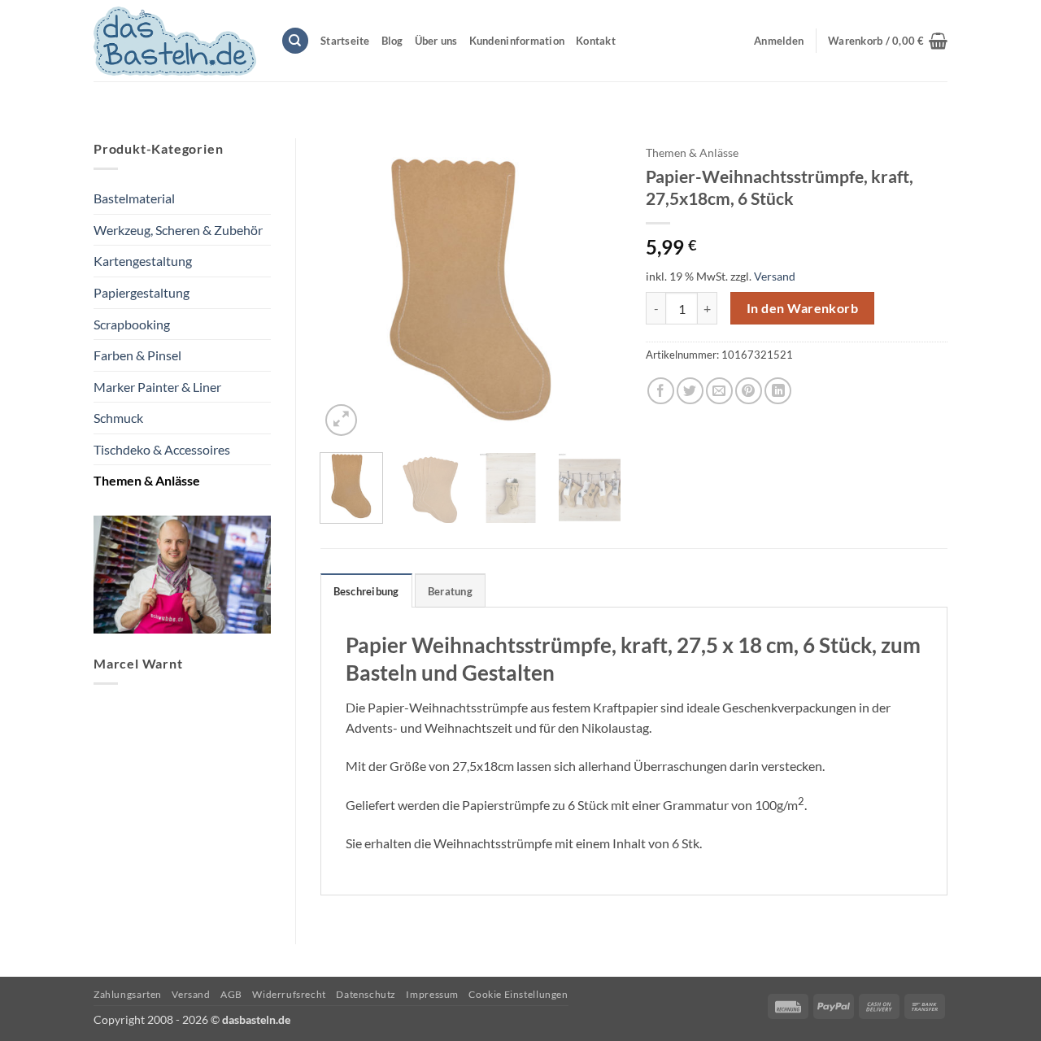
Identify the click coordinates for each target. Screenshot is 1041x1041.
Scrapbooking (132, 324)
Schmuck (118, 417)
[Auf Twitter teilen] (690, 390)
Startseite (345, 40)
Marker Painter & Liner (157, 386)
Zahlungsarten (128, 994)
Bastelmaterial (134, 198)
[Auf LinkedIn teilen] (777, 390)
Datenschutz (366, 994)
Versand (774, 276)
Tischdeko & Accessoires (162, 449)
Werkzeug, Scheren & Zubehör (178, 229)
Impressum (432, 994)
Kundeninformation (516, 40)
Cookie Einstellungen (518, 994)
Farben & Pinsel (137, 355)
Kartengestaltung (143, 260)
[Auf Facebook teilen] (660, 390)
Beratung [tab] (450, 591)
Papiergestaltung (141, 292)
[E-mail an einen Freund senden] (719, 390)
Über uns (436, 40)
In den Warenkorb (802, 308)
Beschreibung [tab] (366, 591)
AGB (231, 994)
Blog (392, 40)
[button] (887, 41)
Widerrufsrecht (289, 994)
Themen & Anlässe (147, 480)
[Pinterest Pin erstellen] (748, 390)
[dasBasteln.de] (175, 41)
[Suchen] (295, 41)
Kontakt (596, 40)
